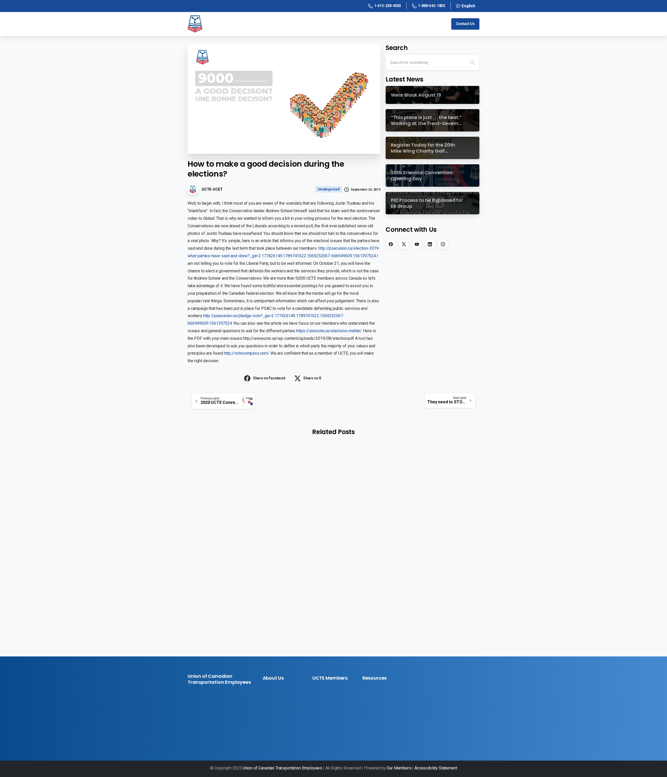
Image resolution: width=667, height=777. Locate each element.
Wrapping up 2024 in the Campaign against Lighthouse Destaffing (330, 551)
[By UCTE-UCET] (198, 500)
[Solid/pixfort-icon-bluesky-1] (227, 732)
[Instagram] (443, 244)
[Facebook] (391, 244)
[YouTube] (417, 244)
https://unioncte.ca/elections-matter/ (329, 330)
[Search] (472, 62)
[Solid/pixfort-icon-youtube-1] (209, 732)
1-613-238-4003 (387, 6)
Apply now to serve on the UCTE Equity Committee (233, 539)
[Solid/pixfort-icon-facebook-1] (192, 732)
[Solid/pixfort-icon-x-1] (200, 732)
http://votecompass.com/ (246, 353)
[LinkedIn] (430, 244)
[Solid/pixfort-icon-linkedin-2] (218, 732)
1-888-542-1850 (431, 6)
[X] (404, 244)
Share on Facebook (269, 378)
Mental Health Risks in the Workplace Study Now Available (431, 551)
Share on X (312, 378)
